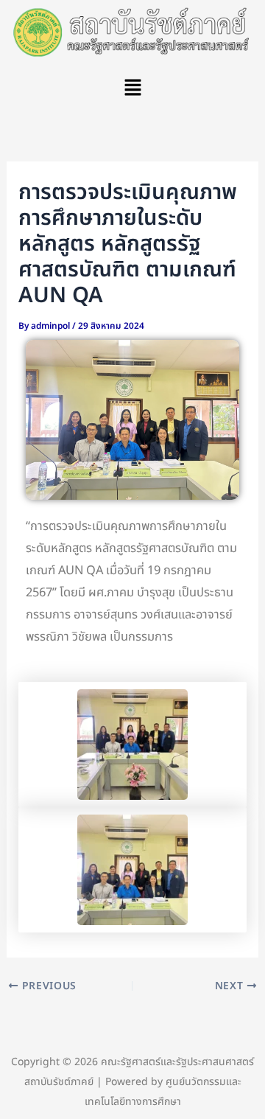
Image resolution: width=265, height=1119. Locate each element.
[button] (132, 88)
